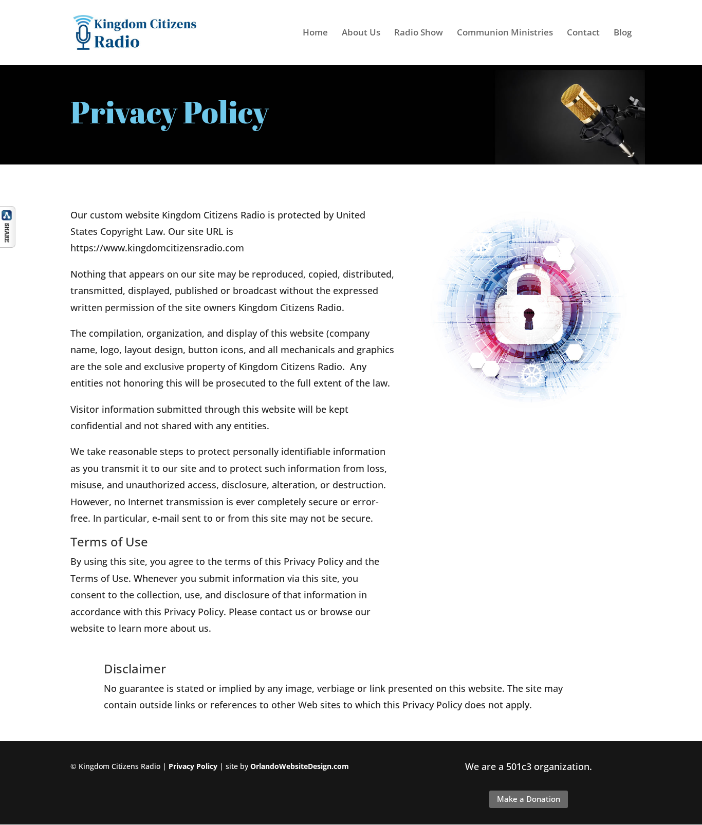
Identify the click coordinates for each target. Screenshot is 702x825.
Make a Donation (528, 799)
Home (315, 33)
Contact (583, 33)
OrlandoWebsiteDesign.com (299, 766)
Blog (623, 33)
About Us (361, 33)
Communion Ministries (505, 33)
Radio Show (418, 33)
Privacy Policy (193, 766)
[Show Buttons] (7, 244)
